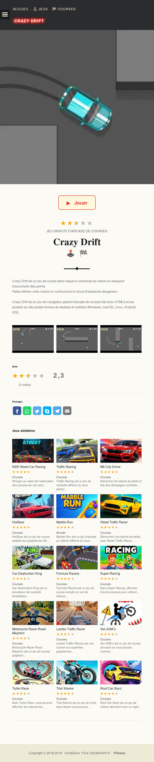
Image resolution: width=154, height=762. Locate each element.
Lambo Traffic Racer (70, 629)
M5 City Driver (110, 466)
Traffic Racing (66, 466)
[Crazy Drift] (77, 107)
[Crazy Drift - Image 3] (121, 339)
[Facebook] (17, 410)
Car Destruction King (27, 573)
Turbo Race (20, 688)
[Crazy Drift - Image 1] (33, 339)
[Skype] (47, 410)
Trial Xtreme (65, 688)
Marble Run (64, 522)
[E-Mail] (67, 410)
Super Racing (110, 573)
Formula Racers (67, 573)
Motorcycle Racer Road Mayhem (29, 631)
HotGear (18, 522)
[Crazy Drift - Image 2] (77, 339)
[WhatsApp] (27, 410)
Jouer (77, 202)
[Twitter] (37, 410)
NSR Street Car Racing (29, 466)
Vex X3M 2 (108, 629)
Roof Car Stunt (110, 688)
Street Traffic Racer (114, 522)
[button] (5, 14)
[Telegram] (57, 410)
